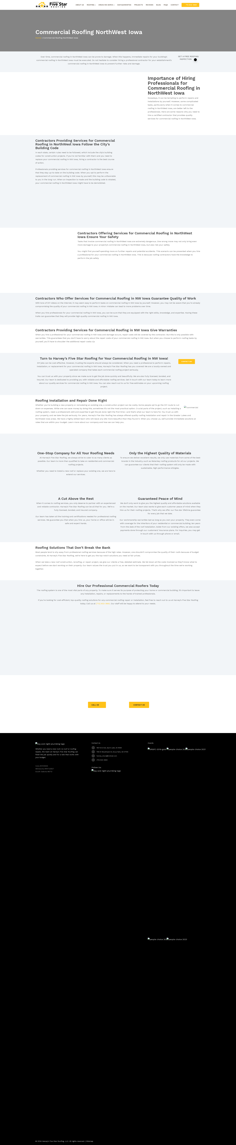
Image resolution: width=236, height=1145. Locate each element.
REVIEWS (149, 5)
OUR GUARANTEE (124, 5)
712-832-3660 (191, 5)
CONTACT (175, 5)
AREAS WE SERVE (105, 5)
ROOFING (90, 5)
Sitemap (89, 1141)
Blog (158, 5)
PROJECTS (138, 5)
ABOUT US (80, 5)
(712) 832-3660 (103, 603)
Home (38, 38)
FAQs (166, 5)
